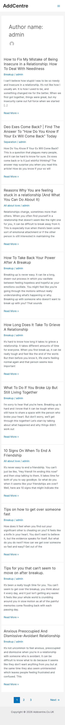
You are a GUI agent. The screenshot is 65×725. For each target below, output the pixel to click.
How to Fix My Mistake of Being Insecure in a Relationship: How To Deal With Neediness (31, 64)
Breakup (9, 74)
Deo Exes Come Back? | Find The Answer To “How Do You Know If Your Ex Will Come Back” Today (32, 131)
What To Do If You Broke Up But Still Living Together (31, 389)
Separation (10, 141)
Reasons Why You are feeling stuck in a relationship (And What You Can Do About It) (32, 195)
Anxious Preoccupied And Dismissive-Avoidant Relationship (32, 633)
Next (55, 699)
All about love (12, 205)
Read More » (11, 113)
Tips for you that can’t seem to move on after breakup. (30, 570)
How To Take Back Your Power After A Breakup (29, 260)
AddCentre (15, 6)
